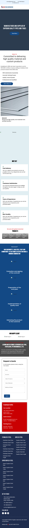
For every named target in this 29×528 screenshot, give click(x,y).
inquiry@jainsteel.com (11, 419)
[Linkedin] (3, 513)
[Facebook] (5, 513)
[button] (27, 7)
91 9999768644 (12, 421)
